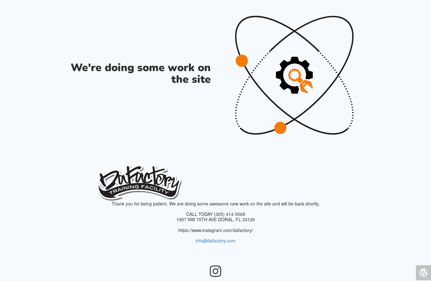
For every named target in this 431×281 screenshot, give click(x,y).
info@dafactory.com (215, 240)
